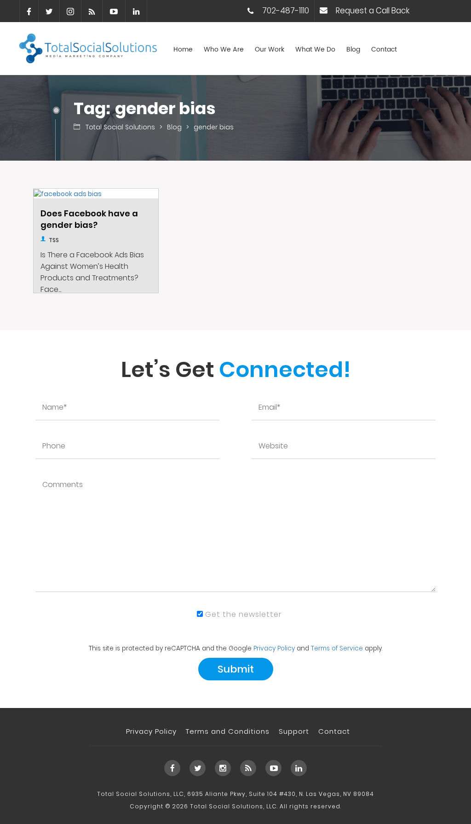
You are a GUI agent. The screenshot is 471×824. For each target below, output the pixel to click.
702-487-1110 (285, 10)
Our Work (269, 49)
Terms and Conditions (228, 731)
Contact (384, 49)
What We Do (315, 49)
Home (183, 49)
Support (294, 731)
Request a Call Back (372, 10)
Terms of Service (337, 648)
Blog (353, 49)
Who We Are (224, 49)
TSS (54, 240)
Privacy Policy (274, 648)
